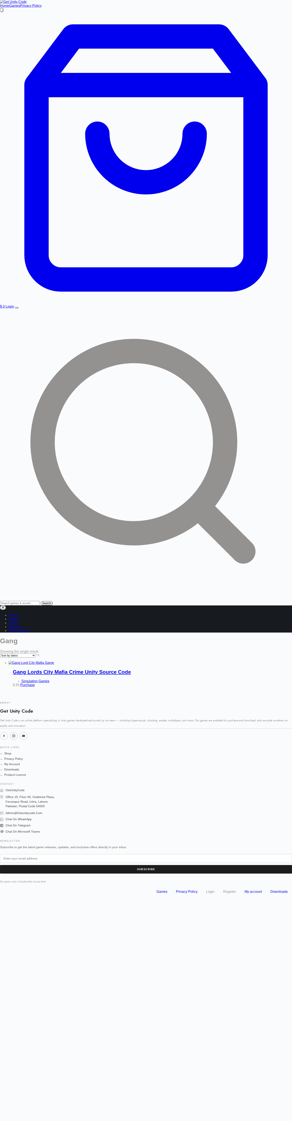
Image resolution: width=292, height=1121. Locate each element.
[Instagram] (14, 736)
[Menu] (16, 307)
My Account (10, 764)
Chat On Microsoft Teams (23, 831)
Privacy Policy (31, 5)
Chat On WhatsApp (19, 819)
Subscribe (146, 869)
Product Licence (13, 774)
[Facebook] (4, 736)
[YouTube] (23, 736)
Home (4, 5)
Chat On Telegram (18, 825)
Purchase (27, 685)
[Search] (1, 10)
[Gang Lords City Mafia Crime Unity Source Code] (31, 663)
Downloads (9, 769)
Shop (5, 753)
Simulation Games (35, 681)
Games (14, 5)
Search (46, 603)
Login (10, 306)
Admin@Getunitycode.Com (24, 813)
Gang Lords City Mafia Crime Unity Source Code (72, 672)
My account (253, 891)
